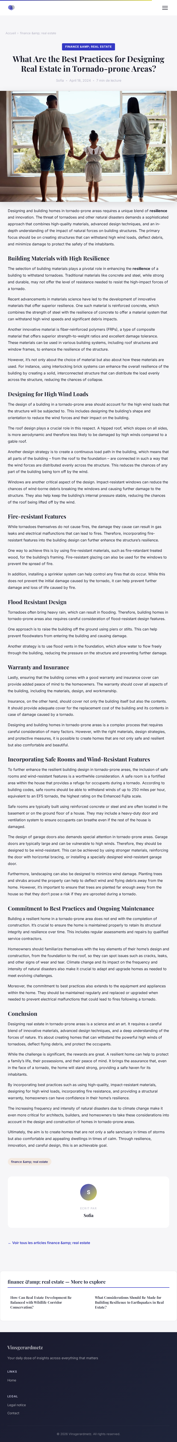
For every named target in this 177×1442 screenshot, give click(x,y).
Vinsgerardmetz (25, 1347)
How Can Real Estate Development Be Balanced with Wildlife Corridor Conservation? (41, 1302)
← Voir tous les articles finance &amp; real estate (49, 1243)
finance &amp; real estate (38, 33)
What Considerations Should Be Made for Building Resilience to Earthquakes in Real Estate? (129, 1302)
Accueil (11, 33)
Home (11, 1380)
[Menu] (165, 8)
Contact (13, 1413)
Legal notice (16, 1405)
